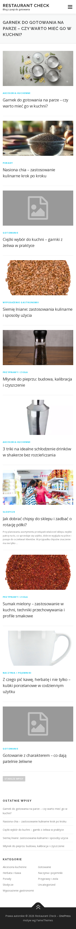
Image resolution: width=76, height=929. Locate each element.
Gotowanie (10, 232)
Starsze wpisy (14, 778)
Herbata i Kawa (12, 873)
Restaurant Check (26, 5)
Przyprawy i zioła (15, 372)
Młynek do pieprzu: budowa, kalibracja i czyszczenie (33, 846)
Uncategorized (46, 884)
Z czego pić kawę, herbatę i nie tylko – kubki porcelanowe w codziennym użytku (36, 685)
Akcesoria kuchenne (17, 93)
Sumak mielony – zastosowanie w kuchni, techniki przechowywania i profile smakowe (34, 609)
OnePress (65, 916)
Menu (70, 6)
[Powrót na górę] (38, 907)
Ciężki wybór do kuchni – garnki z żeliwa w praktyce (33, 829)
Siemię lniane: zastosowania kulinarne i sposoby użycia (35, 838)
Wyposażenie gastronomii (21, 302)
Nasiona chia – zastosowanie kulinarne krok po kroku (34, 821)
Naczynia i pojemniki (17, 672)
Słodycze (9, 511)
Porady (8, 163)
